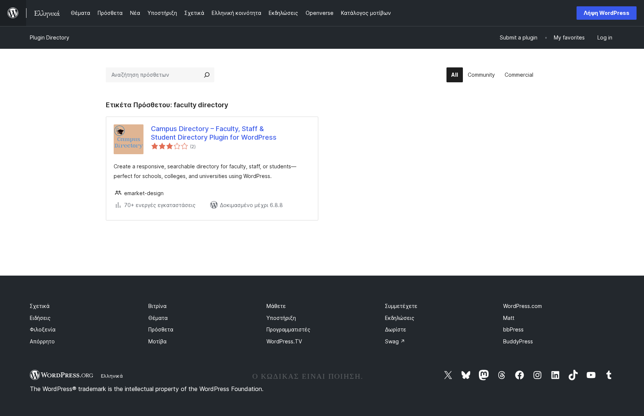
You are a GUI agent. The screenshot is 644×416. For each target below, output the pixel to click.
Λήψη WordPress (606, 13)
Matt (508, 318)
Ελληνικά (112, 376)
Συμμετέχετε (401, 306)
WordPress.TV (284, 341)
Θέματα (158, 318)
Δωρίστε (395, 329)
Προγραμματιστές (288, 329)
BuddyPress (518, 341)
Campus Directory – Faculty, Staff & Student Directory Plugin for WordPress (214, 133)
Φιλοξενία (43, 329)
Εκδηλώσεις (399, 318)
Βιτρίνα (157, 306)
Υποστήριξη (281, 318)
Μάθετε (276, 306)
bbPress (513, 329)
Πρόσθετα (160, 329)
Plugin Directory (49, 37)
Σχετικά (40, 306)
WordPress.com (522, 306)
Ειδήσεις (40, 318)
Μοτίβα (157, 341)
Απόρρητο (42, 341)
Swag (395, 341)
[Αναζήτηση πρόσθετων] (206, 74)
